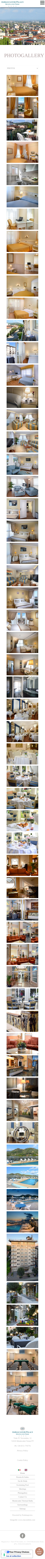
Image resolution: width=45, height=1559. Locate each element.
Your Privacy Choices (19, 1552)
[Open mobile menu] (42, 2)
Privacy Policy (22, 1451)
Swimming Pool (22, 1485)
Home (22, 1473)
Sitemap (22, 1509)
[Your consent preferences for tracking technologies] (4, 1555)
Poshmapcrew (27, 1515)
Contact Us (22, 1497)
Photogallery (22, 1493)
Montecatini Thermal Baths (22, 1501)
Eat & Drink (22, 1481)
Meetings (22, 1489)
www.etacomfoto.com (26, 1520)
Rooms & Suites (22, 1477)
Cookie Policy (22, 1460)
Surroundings (22, 1505)
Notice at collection (12, 1556)
